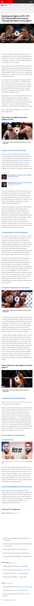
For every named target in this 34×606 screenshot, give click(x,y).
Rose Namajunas (15, 262)
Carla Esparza (20, 260)
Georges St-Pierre (21, 351)
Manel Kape (21, 398)
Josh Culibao (27, 570)
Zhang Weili (7, 232)
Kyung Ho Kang (18, 586)
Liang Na (12, 590)
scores (31, 1)
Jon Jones (26, 162)
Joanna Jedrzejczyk (20, 232)
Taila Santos (25, 287)
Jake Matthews (19, 435)
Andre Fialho (7, 435)
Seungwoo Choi (18, 570)
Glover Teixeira (8, 150)
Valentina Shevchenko (11, 287)
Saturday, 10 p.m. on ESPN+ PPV (12, 82)
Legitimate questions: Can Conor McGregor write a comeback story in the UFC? (19, 183)
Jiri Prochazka (21, 150)
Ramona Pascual (19, 594)
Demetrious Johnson (10, 351)
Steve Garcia (13, 573)
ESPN (8, 2)
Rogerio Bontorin (9, 398)
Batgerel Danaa (28, 586)
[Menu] (2, 2)
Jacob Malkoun (14, 566)
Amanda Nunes (18, 327)
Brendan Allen (24, 566)
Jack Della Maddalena (10, 487)
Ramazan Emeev (26, 487)
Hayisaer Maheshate (23, 573)
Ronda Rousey (7, 357)
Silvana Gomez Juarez (22, 590)
